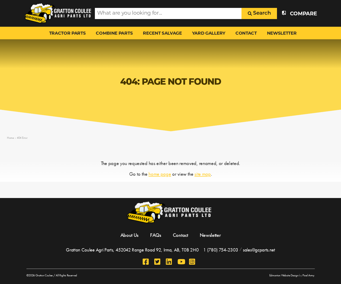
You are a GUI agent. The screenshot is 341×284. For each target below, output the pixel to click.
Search (261, 13)
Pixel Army (308, 275)
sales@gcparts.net (259, 250)
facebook (146, 261)
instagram (192, 261)
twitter (157, 261)
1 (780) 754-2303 (220, 250)
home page (159, 174)
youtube (180, 261)
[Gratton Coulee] (56, 13)
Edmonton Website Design (284, 275)
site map (202, 174)
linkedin (169, 261)
